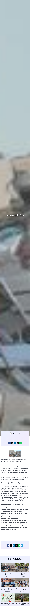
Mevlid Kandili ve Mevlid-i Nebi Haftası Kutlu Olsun (7, 604)
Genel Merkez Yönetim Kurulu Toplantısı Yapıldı (22, 589)
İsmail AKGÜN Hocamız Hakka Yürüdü (22, 604)
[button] (9, 443)
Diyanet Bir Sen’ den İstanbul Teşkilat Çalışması (8, 574)
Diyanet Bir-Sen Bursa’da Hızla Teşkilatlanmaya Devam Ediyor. (7, 589)
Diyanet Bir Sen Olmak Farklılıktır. (22, 574)
